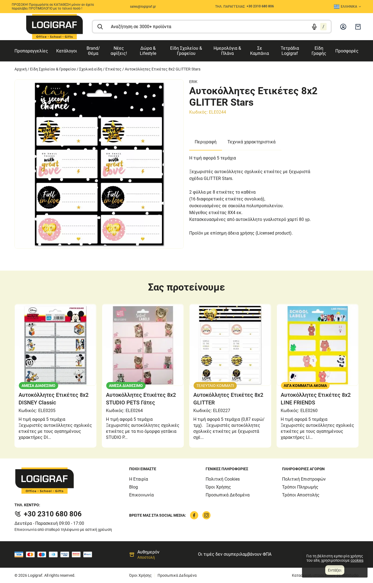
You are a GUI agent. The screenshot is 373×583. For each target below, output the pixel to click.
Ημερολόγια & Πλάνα (227, 51)
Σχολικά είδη (90, 69)
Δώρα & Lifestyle (148, 51)
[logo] (54, 26)
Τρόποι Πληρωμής (300, 487)
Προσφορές (347, 51)
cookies (357, 560)
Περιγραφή (206, 141)
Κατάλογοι (66, 51)
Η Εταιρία (138, 479)
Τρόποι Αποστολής (300, 495)
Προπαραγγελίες (31, 51)
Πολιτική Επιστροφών (304, 479)
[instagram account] (206, 515)
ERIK (193, 81)
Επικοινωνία (141, 495)
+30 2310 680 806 (53, 514)
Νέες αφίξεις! (119, 51)
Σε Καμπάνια (259, 51)
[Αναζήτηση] (100, 26)
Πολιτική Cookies (223, 479)
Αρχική (20, 69)
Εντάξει (335, 570)
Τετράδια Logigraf (290, 51)
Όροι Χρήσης (218, 487)
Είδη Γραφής (319, 51)
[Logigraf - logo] (71, 481)
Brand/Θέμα (93, 51)
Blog (133, 487)
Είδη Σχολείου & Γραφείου (186, 51)
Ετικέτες (113, 69)
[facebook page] (194, 515)
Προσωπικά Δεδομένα (228, 495)
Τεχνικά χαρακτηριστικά (251, 141)
